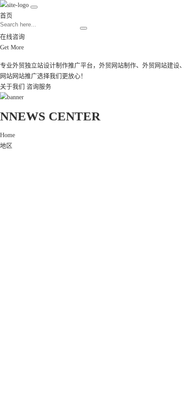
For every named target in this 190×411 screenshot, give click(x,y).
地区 (6, 145)
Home (7, 135)
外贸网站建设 (160, 65)
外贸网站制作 (117, 65)
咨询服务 (39, 86)
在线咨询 (12, 37)
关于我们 (12, 86)
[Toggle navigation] (34, 7)
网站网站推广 (18, 76)
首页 (6, 15)
